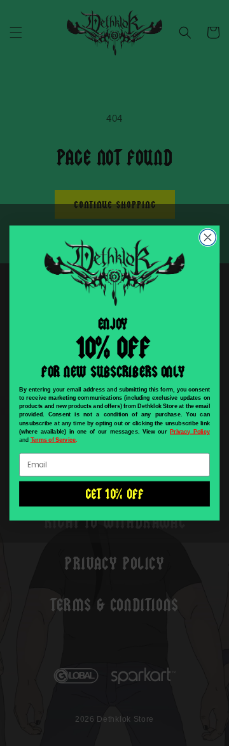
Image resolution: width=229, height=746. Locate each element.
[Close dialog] (208, 237)
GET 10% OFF (114, 494)
